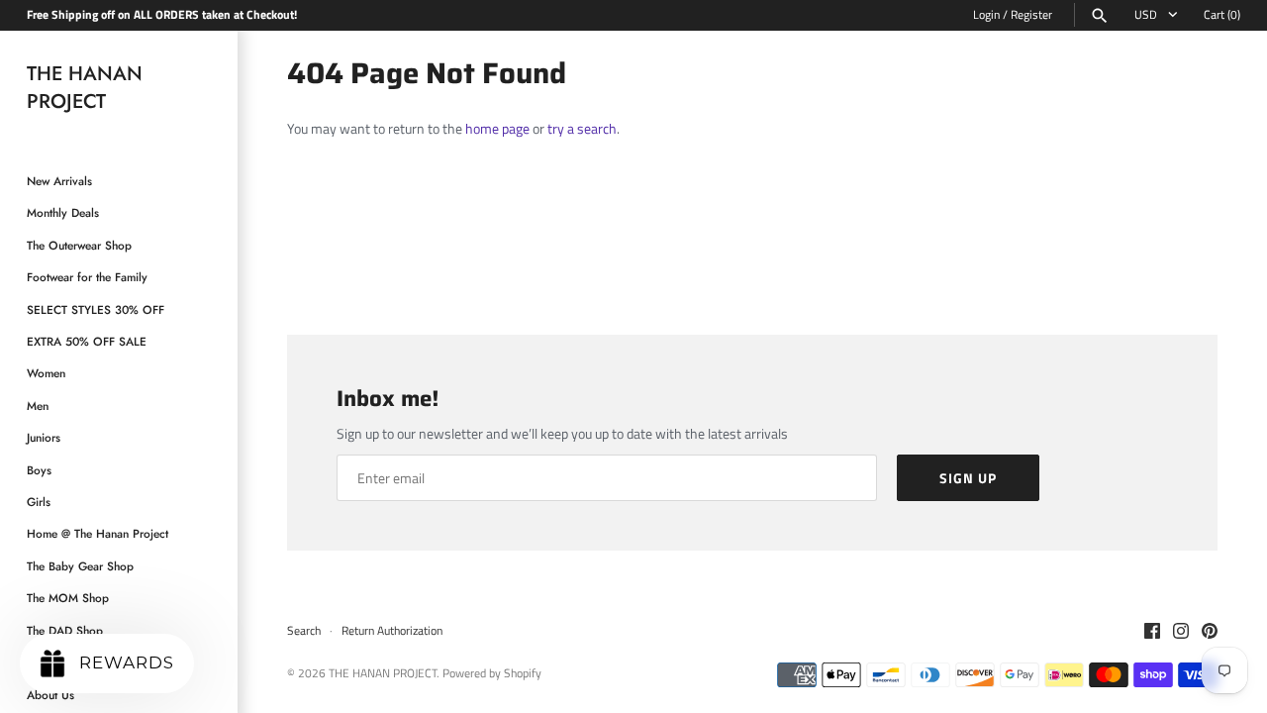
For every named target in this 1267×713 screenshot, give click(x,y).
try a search (582, 128)
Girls (38, 501)
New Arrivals (59, 180)
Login (986, 15)
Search (304, 631)
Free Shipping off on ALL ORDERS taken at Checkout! (162, 15)
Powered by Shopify (491, 673)
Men (38, 405)
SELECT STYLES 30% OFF (95, 309)
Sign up (968, 477)
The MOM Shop (68, 597)
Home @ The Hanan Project (97, 533)
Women (46, 372)
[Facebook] (1152, 632)
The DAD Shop (65, 630)
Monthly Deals (63, 212)
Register (1031, 15)
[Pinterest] (1210, 632)
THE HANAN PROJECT (383, 673)
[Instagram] (1181, 632)
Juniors (43, 437)
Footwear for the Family (87, 276)
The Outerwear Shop (79, 245)
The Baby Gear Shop (80, 566)
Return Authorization (391, 631)
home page (497, 128)
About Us (50, 694)
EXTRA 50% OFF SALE (86, 341)
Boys (39, 469)
